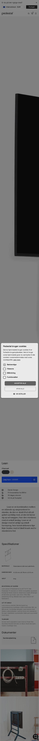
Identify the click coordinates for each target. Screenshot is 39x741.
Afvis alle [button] (20, 389)
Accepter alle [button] (20, 383)
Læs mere (16, 360)
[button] (19, 394)
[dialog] (19, 370)
